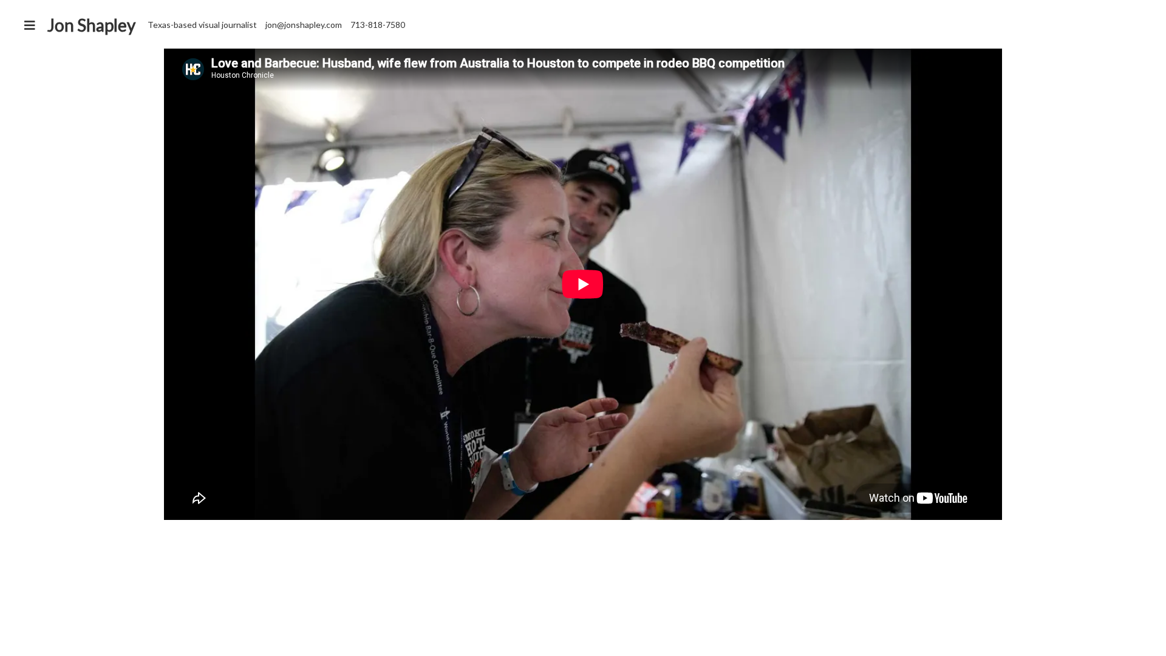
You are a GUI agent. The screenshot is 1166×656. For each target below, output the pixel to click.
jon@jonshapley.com (303, 24)
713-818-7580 (377, 24)
